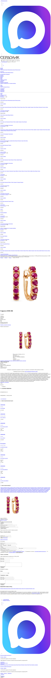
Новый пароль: (3, 526)
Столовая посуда (6, 83)
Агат (5, 121)
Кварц (21, 107)
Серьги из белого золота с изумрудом (16, 489)
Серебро (4, 103)
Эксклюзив (2, 80)
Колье (14, 140)
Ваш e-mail (2, 579)
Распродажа (2, 90)
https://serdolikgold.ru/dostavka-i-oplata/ (31, 371)
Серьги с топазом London (19, 490)
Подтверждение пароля (4, 550)
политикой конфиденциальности (40, 551)
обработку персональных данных (18, 551)
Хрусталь (44, 107)
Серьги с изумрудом (10, 491)
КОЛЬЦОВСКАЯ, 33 (4, 323)
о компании (2, 662)
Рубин (26, 107)
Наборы (1, 83)
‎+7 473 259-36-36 (3, 398)
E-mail (1, 535)
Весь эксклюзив (3, 205)
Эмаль (47, 107)
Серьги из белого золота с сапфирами (41, 488)
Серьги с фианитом (38, 490)
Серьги (22, 140)
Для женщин (2, 110)
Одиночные (5, 243)
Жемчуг (15, 107)
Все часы (2, 229)
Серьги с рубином (3, 491)
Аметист (7, 129)
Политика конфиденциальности (5, 655)
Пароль (1, 536)
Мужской (9, 545)
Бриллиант (6, 145)
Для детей (2, 125)
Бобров (17, 588)
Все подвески (2, 111)
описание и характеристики (5, 360)
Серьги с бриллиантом (18, 491)
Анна (34, 588)
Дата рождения (3, 548)
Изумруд (18, 107)
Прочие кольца (17, 69)
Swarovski (6, 107)
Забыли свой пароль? (4, 539)
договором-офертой (12, 552)
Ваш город (21, 548)
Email (1, 521)
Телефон (1, 547)
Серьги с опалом (26, 490)
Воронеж (1, 588)
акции (1, 93)
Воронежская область (7, 588)
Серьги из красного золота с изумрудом (34, 487)
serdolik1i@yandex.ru (6, 600)
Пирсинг (1, 75)
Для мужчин (7, 110)
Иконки (9, 72)
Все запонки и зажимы (4, 194)
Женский (5, 545)
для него (1, 148)
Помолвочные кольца (11, 69)
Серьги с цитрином (40, 489)
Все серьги (2, 240)
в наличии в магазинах (4, 382)
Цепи (1, 78)
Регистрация (5, 537)
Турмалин (2, 130)
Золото (1, 103)
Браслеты (2, 76)
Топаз (35, 107)
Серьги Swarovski (32, 491)
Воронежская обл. (3, 0)
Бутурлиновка (26, 588)
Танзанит (32, 107)
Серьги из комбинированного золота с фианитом (13, 488)
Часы (1, 85)
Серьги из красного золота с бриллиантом (20, 487)
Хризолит (40, 107)
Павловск (30, 588)
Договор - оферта (3, 668)
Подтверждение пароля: (4, 527)
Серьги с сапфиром (45, 490)
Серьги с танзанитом (44, 491)
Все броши (2, 164)
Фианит (37, 107)
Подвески (2, 71)
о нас (1, 94)
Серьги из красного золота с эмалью (6, 487)
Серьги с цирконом (46, 489)
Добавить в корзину (16, 359)
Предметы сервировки (4, 82)
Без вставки (2, 107)
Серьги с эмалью (32, 490)
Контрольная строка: (4, 525)
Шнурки (1, 81)
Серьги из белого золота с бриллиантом (30, 489)
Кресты (12, 72)
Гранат (13, 107)
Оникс (24, 107)
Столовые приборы (12, 83)
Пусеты (8, 243)
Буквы (1, 72)
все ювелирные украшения (5, 74)
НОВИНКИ (2, 88)
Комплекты (2, 91)
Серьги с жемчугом (25, 491)
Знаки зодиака (5, 72)
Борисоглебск (13, 588)
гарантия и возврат (16, 360)
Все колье (2, 175)
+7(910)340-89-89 (3, 61)
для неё (4, 148)
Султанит (37, 129)
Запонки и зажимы (3, 79)
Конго (1, 243)
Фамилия (2, 544)
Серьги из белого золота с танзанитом (28, 488)
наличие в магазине (22, 360)
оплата (11, 360)
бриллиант (10, 107)
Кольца (1, 68)
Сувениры (2, 89)
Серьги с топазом (38, 491)
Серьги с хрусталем (3, 490)
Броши (5, 140)
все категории (2, 126)
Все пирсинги (2, 141)
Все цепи (2, 186)
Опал (27, 129)
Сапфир (29, 107)
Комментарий (2, 566)
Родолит (29, 129)
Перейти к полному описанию (5, 324)
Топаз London (47, 129)
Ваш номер (2, 578)
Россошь (20, 588)
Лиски (23, 588)
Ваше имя (2, 558)
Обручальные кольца (4, 69)
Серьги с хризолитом (11, 490)
